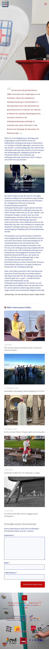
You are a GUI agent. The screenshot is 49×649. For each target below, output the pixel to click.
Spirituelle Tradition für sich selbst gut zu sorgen (22, 473)
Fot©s (24, 603)
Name (7, 563)
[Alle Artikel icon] (38, 640)
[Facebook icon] (30, 640)
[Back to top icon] (24, 597)
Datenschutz (34, 603)
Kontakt (25, 607)
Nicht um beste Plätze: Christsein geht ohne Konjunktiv (24, 432)
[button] (4, 644)
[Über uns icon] (42, 640)
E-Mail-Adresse (10, 573)
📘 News (26, 605)
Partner (35, 605)
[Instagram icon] (35, 640)
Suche (20, 605)
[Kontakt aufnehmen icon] (41, 640)
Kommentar (9, 535)
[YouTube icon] (33, 640)
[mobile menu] (45, 4)
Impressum (14, 603)
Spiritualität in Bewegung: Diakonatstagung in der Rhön (24, 391)
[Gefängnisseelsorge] (5, 4)
